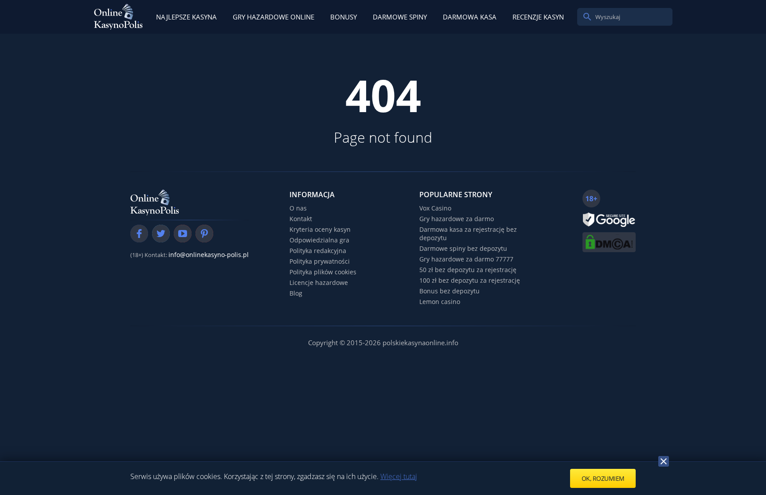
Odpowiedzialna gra (319, 240)
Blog (295, 293)
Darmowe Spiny (400, 16)
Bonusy (343, 16)
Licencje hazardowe (318, 282)
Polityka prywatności (319, 261)
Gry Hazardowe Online (273, 16)
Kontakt (300, 218)
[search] (587, 17)
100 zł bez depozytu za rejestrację (469, 280)
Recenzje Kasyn (538, 16)
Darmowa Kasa (469, 16)
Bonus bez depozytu (449, 291)
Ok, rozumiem (603, 478)
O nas (298, 208)
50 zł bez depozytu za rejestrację (467, 269)
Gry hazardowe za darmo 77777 (466, 259)
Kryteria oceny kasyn (320, 229)
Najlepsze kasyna (186, 16)
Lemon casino (439, 301)
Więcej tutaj (398, 476)
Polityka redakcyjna (317, 250)
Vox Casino (435, 208)
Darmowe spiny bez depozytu (463, 248)
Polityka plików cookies (322, 272)
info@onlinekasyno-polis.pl (208, 254)
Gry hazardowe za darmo (456, 218)
